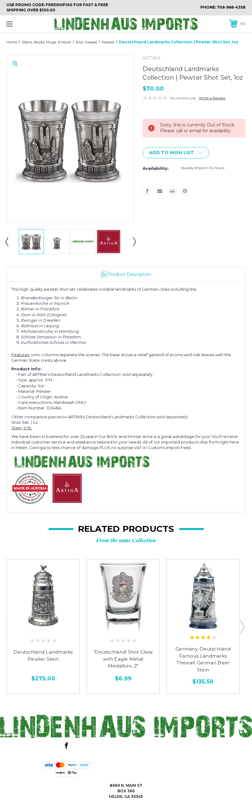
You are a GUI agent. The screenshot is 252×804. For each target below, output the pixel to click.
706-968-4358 (231, 7)
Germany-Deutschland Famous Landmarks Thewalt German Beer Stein (202, 659)
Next (134, 241)
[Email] (159, 191)
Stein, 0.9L (21, 427)
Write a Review (212, 98)
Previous (6, 241)
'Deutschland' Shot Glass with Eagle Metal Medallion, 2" (123, 659)
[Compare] (56, 627)
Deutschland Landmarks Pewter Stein (43, 655)
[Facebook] (147, 191)
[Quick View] (30, 627)
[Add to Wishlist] (43, 627)
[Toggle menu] (30, 23)
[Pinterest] (185, 191)
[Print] (172, 191)
